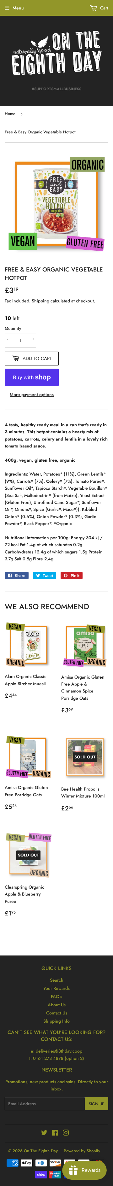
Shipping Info (56, 1021)
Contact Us (56, 1013)
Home (10, 114)
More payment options (32, 394)
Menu (18, 8)
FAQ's (56, 996)
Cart (103, 8)
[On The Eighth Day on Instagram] (66, 1133)
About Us (57, 1005)
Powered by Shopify (82, 1151)
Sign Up (96, 1104)
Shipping (40, 301)
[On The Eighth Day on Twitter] (44, 1133)
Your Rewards (56, 988)
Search (56, 980)
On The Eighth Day (41, 1151)
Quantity (13, 328)
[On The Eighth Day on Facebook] (55, 1133)
